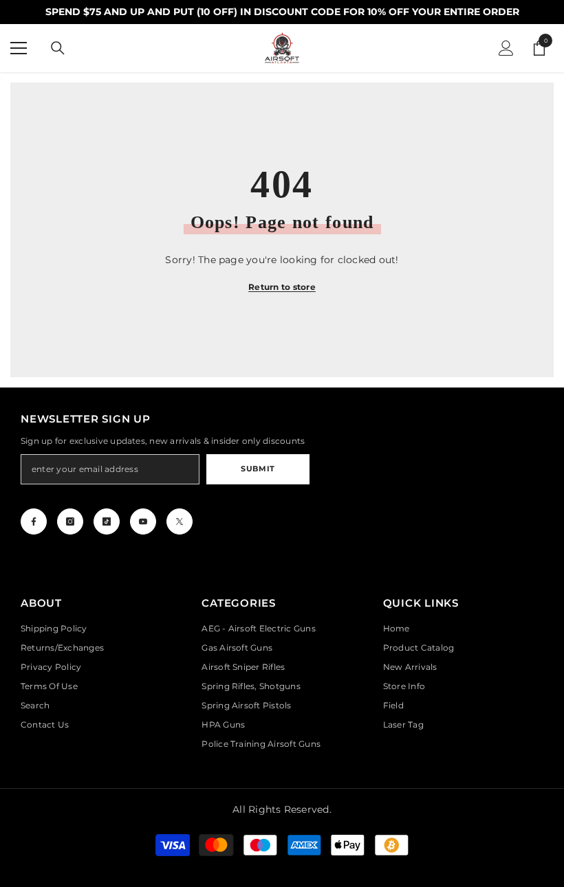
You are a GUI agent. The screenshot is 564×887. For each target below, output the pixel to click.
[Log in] (506, 48)
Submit (257, 468)
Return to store (282, 287)
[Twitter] (179, 521)
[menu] (18, 48)
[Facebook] (34, 521)
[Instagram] (70, 521)
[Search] (58, 48)
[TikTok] (107, 521)
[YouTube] (143, 521)
